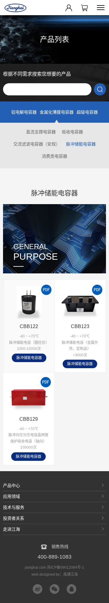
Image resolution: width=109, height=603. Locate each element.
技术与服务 (13, 507)
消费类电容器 (54, 156)
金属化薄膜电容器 (57, 112)
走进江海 (11, 529)
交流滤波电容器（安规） (36, 144)
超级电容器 (87, 112)
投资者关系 (13, 518)
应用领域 (11, 496)
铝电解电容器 (24, 112)
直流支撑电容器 (41, 131)
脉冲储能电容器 (81, 144)
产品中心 (11, 485)
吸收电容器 (72, 131)
